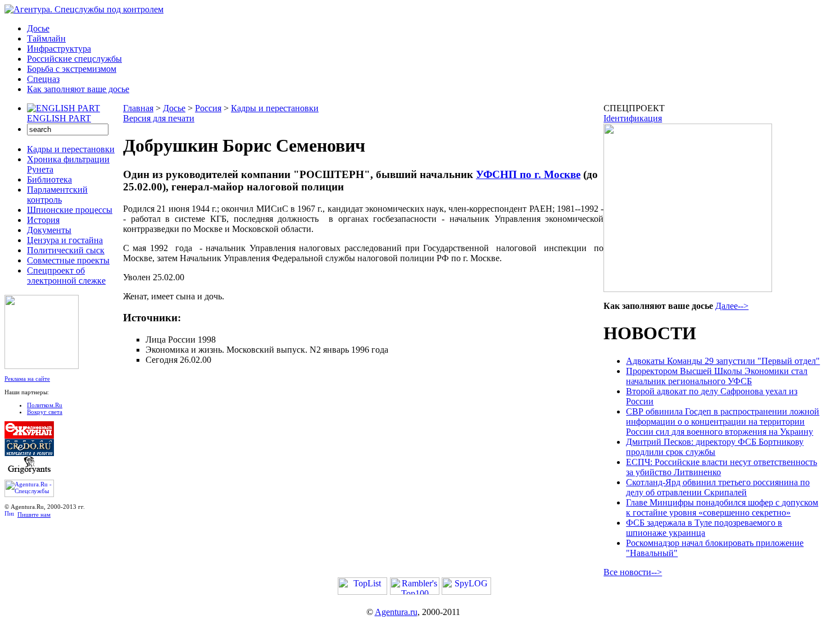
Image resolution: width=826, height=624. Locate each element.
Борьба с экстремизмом (71, 69)
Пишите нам (34, 514)
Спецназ (43, 79)
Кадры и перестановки (71, 149)
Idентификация (632, 118)
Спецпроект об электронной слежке (66, 275)
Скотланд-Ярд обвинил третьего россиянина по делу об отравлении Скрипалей (718, 487)
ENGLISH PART (59, 118)
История (43, 220)
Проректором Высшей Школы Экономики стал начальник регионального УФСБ (716, 376)
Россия (208, 108)
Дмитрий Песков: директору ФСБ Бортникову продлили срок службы (715, 447)
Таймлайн (46, 38)
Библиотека (49, 179)
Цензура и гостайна (65, 240)
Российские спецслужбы (74, 58)
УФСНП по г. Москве (528, 174)
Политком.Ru (44, 405)
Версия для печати (158, 118)
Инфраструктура (59, 48)
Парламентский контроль (57, 194)
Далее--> (731, 306)
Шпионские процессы (69, 210)
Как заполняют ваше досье (78, 89)
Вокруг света (44, 411)
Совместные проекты (68, 260)
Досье (38, 28)
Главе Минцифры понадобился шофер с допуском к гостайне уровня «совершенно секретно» (722, 507)
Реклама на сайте (27, 378)
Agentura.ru (396, 612)
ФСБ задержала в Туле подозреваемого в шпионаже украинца (704, 528)
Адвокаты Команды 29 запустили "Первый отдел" (723, 361)
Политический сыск (66, 250)
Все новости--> (632, 572)
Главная (138, 108)
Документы (49, 230)
